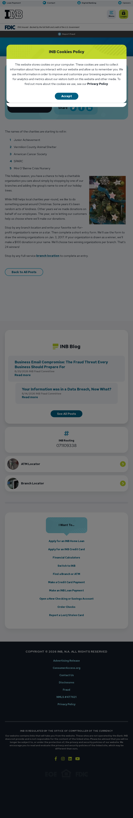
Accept (66, 96)
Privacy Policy (97, 84)
